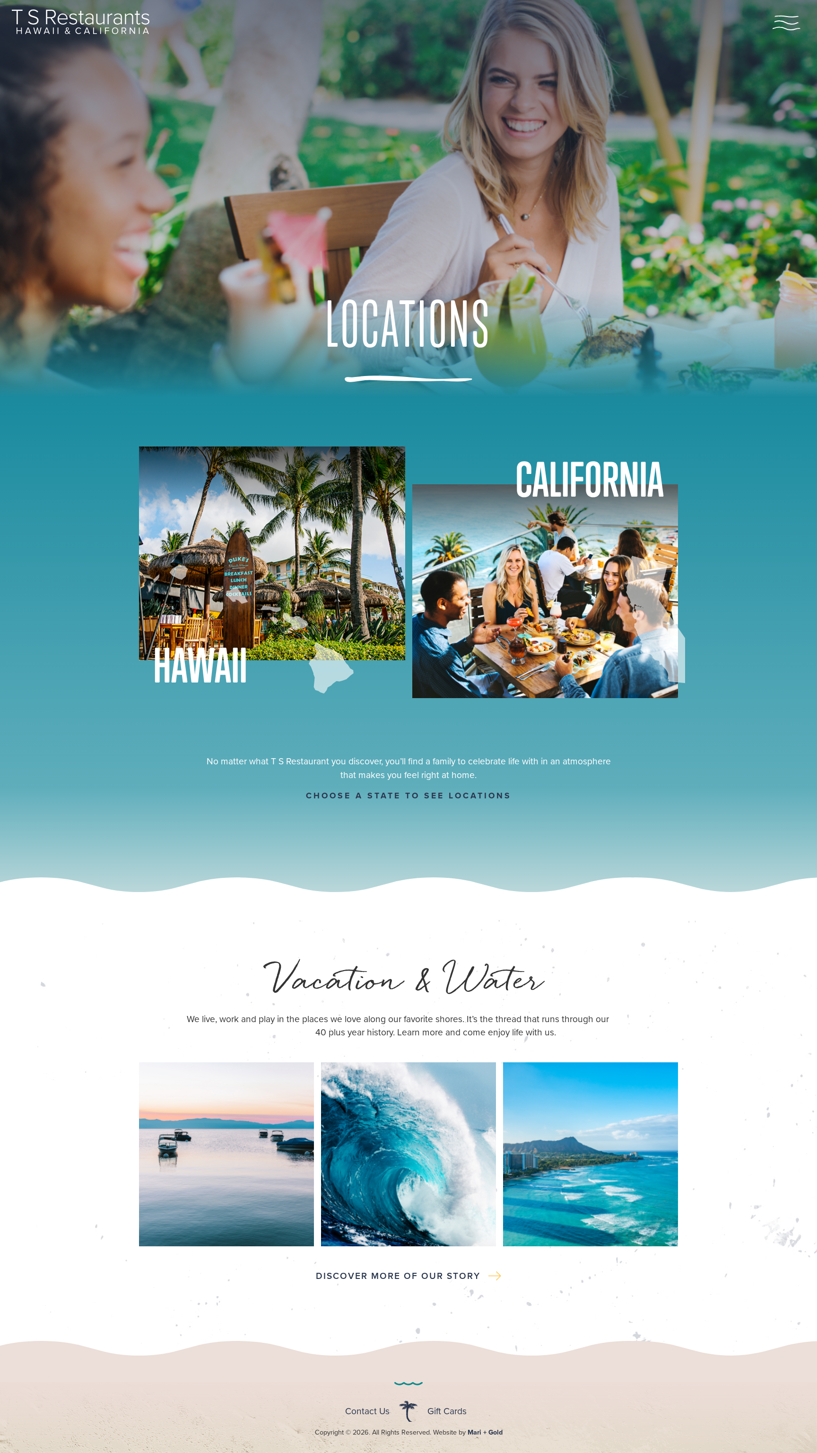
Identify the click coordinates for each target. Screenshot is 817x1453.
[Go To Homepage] (80, 31)
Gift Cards (447, 1410)
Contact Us (367, 1410)
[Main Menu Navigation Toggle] (786, 24)
